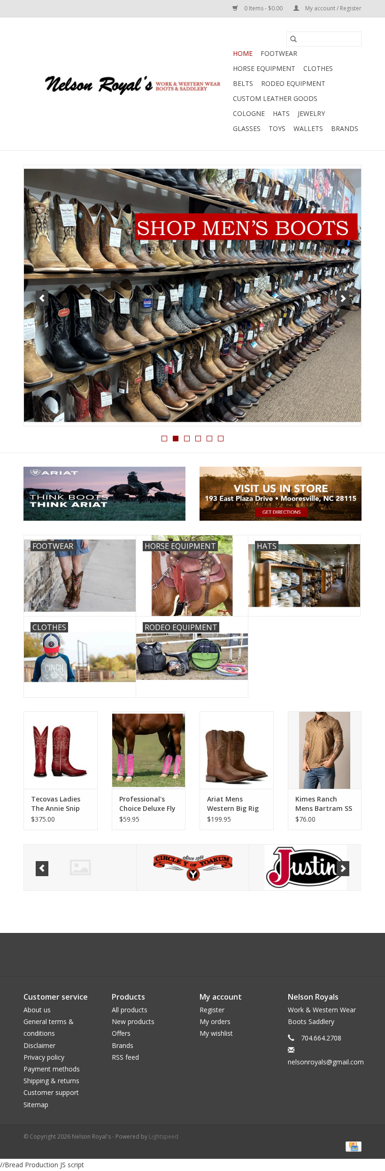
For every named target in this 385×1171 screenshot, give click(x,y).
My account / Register (333, 8)
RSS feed (125, 1057)
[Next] (343, 298)
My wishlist (216, 1033)
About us (37, 1009)
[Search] (293, 38)
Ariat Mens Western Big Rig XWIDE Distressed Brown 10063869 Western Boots (235, 803)
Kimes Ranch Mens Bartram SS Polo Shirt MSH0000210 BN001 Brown (323, 803)
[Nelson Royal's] (126, 84)
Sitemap (35, 1104)
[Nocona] (305, 867)
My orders (215, 1021)
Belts (243, 83)
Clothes (318, 68)
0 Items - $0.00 (263, 8)
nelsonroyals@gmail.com (326, 1061)
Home (243, 53)
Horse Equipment (264, 68)
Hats (281, 113)
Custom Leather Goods (275, 98)
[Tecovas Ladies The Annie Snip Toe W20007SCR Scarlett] (60, 750)
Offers (121, 1033)
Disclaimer (39, 1045)
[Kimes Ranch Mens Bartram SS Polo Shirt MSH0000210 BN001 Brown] (325, 750)
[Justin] (193, 867)
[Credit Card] (352, 1146)
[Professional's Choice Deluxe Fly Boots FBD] (149, 750)
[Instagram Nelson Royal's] (200, 954)
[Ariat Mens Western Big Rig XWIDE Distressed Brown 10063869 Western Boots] (237, 750)
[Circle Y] (80, 867)
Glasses (247, 128)
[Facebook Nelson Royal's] (184, 954)
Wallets (308, 128)
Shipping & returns (51, 1080)
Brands (344, 128)
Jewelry (311, 113)
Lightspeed (163, 1136)
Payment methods (51, 1068)
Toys (277, 128)
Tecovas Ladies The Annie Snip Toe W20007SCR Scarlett (57, 803)
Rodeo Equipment (293, 83)
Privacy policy (43, 1057)
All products (129, 1009)
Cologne (249, 113)
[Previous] (42, 298)
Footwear (279, 53)
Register (212, 1009)
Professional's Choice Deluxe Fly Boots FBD (147, 803)
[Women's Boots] (192, 295)
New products (133, 1021)
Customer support (51, 1092)
